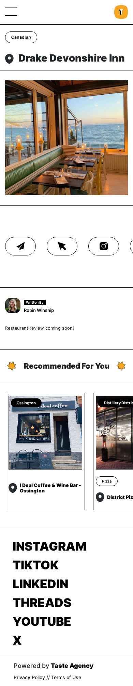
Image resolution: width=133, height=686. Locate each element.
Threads (42, 602)
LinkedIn (40, 584)
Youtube (42, 621)
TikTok (36, 565)
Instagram (50, 546)
